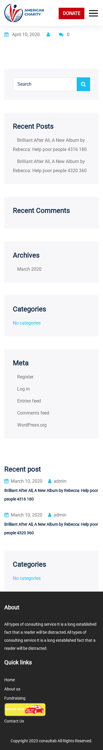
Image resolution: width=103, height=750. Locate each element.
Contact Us (14, 721)
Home (9, 680)
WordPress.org (32, 425)
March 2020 (29, 269)
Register (25, 377)
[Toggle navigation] (92, 13)
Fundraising (14, 698)
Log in (23, 389)
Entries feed (29, 401)
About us (12, 689)
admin (60, 481)
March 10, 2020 (26, 481)
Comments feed (33, 413)
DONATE (71, 13)
